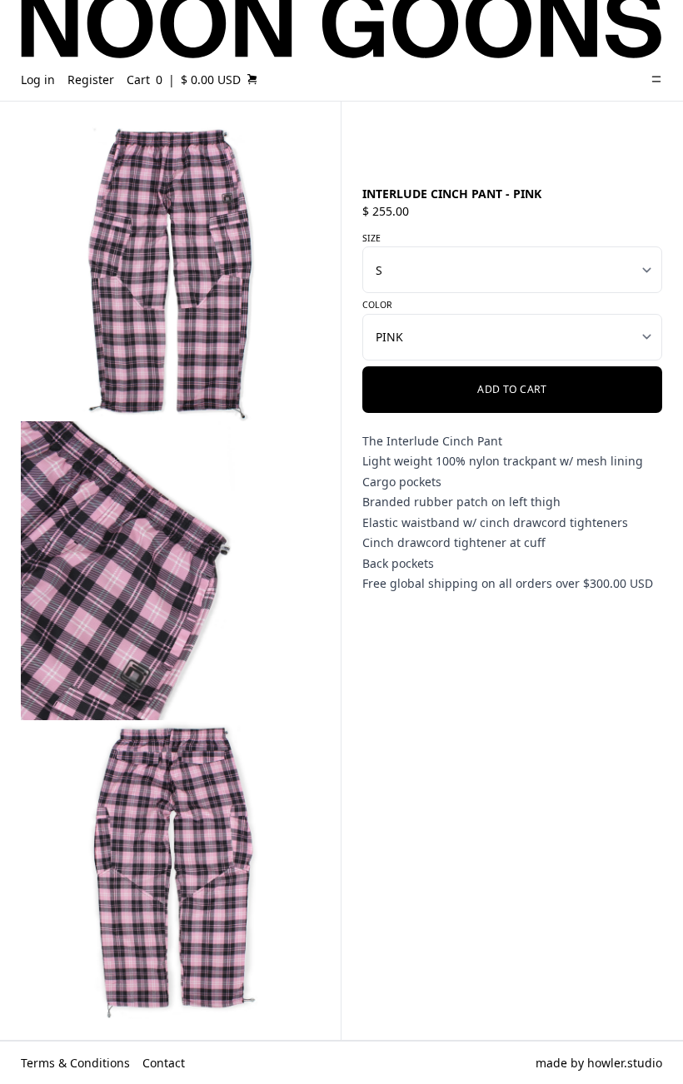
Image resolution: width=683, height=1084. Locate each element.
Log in (38, 79)
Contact (163, 1063)
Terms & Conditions (75, 1063)
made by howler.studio (599, 1063)
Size (371, 238)
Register (90, 79)
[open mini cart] (252, 79)
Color (377, 305)
